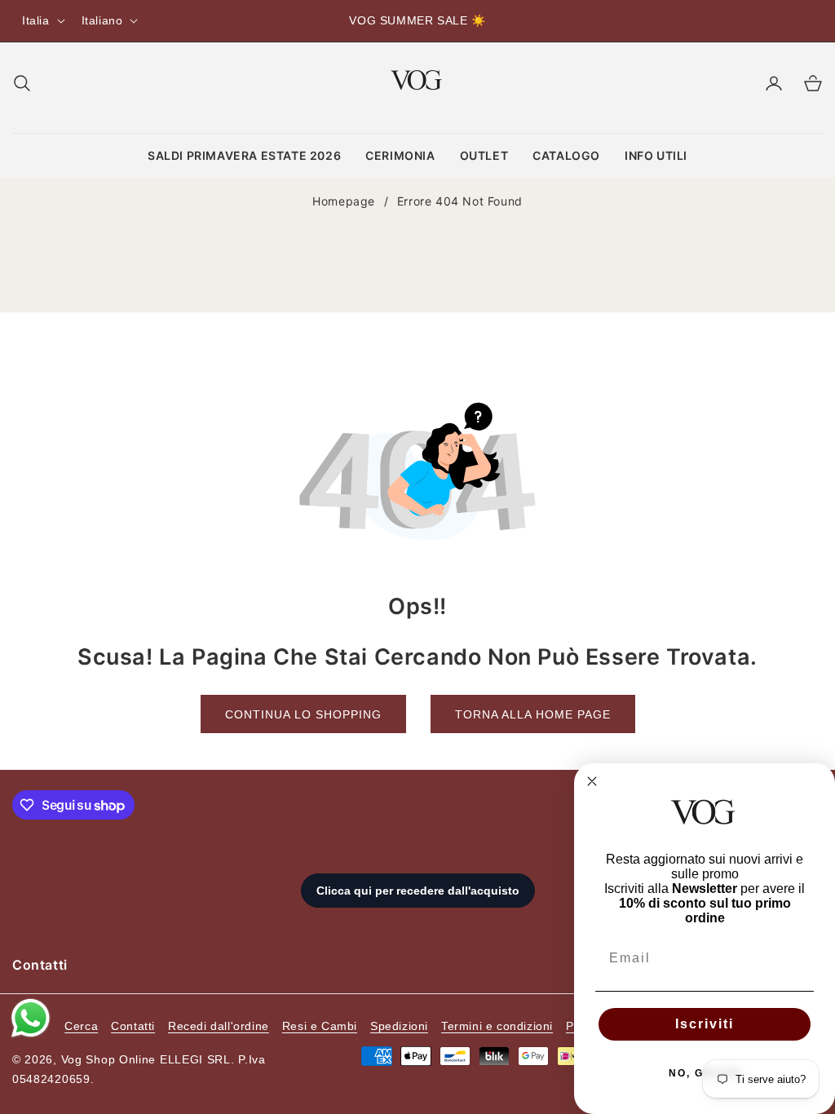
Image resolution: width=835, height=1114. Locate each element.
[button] (22, 83)
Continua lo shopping (303, 714)
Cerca (81, 1025)
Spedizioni (399, 1025)
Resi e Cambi (319, 1025)
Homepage (343, 201)
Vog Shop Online (109, 1059)
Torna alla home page (533, 714)
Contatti (133, 1025)
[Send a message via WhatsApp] (30, 1018)
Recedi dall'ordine (218, 1025)
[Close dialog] (592, 781)
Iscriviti (704, 1024)
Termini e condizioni (497, 1025)
